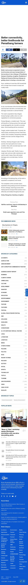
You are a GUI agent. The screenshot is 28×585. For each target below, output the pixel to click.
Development (5, 286)
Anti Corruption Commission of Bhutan (13, 267)
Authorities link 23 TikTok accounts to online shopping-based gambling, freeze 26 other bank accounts (16, 456)
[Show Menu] (26, 2)
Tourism (3, 378)
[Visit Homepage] (3, 2)
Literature (4, 337)
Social (3, 366)
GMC (2, 316)
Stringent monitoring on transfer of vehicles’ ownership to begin (17, 244)
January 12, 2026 (5, 46)
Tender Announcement (7, 400)
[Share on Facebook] (9, 50)
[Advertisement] (14, 20)
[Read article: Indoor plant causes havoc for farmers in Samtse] (4, 238)
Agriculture (5, 261)
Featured (4, 307)
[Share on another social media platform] (23, 50)
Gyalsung (4, 319)
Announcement (5, 264)
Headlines (4, 322)
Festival (3, 310)
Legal (3, 334)
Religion (3, 360)
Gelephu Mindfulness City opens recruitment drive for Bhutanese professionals (16, 464)
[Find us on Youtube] (12, 496)
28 (17, 233)
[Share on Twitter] (16, 50)
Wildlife (3, 390)
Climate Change (6, 277)
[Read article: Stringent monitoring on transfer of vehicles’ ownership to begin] (4, 245)
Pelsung (3, 348)
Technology (5, 372)
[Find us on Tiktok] (15, 496)
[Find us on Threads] (7, 496)
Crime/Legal (5, 280)
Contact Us (8, 577)
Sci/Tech (3, 363)
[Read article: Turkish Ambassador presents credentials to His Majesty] (4, 231)
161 (17, 240)
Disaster (4, 289)
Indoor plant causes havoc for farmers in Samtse (17, 237)
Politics (3, 351)
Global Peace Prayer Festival (10, 313)
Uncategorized (6, 381)
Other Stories (5, 346)
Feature (3, 304)
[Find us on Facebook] (1, 496)
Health (3, 325)
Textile (3, 375)
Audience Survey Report (8, 271)
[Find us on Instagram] (9, 496)
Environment (5, 301)
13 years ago (6, 227)
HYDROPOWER (5, 328)
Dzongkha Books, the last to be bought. (15, 450)
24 (11, 227)
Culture (3, 283)
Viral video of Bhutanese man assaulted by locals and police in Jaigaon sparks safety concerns (16, 443)
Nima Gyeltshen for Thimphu (10, 225)
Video (3, 384)
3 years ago (12, 240)
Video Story (5, 387)
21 (17, 247)
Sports (3, 369)
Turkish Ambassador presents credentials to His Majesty (16, 231)
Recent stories (6, 357)
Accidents (4, 258)
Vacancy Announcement (19, 400)
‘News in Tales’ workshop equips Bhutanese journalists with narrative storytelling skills (10, 432)
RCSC (2, 354)
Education (4, 295)
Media (3, 343)
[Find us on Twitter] (4, 496)
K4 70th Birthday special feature (11, 331)
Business (4, 274)
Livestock (4, 340)
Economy (4, 292)
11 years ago (12, 233)
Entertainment (5, 298)
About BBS (15, 577)
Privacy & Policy (5, 578)
